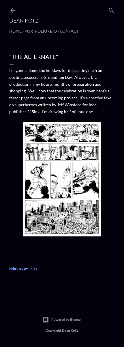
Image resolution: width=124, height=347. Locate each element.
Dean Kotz (23, 20)
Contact (69, 31)
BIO (53, 31)
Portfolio (36, 31)
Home (15, 31)
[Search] (111, 9)
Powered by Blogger (66, 319)
